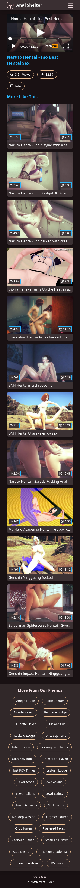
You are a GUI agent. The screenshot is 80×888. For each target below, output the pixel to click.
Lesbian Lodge (56, 770)
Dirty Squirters (55, 735)
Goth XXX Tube (22, 759)
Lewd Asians (54, 782)
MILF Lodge (56, 805)
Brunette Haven (25, 724)
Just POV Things (24, 770)
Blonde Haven (23, 712)
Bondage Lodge (55, 712)
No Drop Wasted (23, 817)
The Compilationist (53, 852)
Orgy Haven (23, 828)
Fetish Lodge (21, 747)
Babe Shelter (55, 701)
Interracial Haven (55, 759)
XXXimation (58, 863)
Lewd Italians (25, 794)
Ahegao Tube (25, 701)
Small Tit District (56, 840)
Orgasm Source (57, 817)
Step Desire (21, 852)
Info (17, 86)
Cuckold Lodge (24, 735)
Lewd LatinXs (55, 794)
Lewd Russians (26, 805)
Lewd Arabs (25, 782)
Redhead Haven (23, 840)
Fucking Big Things (54, 747)
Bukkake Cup (56, 724)
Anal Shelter (29, 5)
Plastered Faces (54, 828)
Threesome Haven (27, 863)
